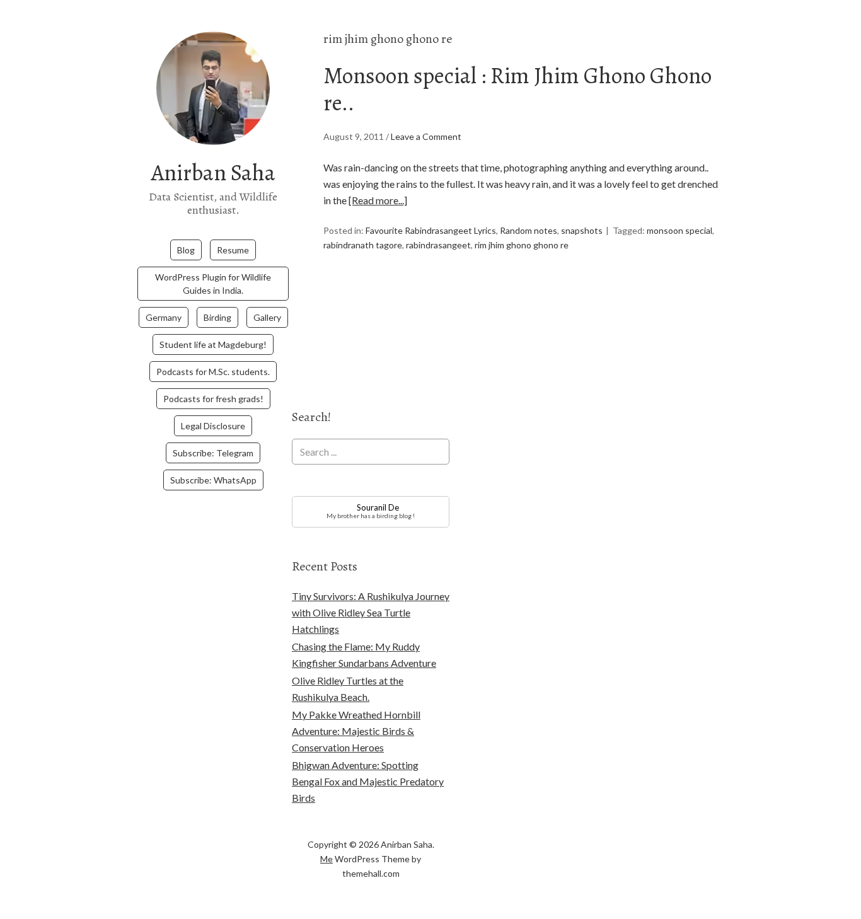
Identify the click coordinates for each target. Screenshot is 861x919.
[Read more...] (378, 200)
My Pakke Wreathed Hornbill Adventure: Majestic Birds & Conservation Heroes (356, 730)
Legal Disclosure (213, 425)
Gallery (267, 317)
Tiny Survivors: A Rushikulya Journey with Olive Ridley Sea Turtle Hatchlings (370, 612)
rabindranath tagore (362, 245)
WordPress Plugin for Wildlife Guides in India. (213, 284)
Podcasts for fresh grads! (213, 398)
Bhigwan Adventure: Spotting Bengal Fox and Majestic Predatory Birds (368, 781)
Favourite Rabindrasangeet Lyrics (431, 230)
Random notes (528, 230)
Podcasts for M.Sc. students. (213, 371)
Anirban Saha (213, 172)
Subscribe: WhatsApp (213, 480)
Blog (186, 250)
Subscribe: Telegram (213, 453)
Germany (164, 317)
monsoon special (679, 230)
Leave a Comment (426, 136)
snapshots (582, 230)
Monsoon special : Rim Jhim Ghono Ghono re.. (517, 89)
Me (326, 858)
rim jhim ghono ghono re (522, 245)
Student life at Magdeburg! (213, 344)
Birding (217, 317)
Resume (233, 250)
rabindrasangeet (438, 245)
